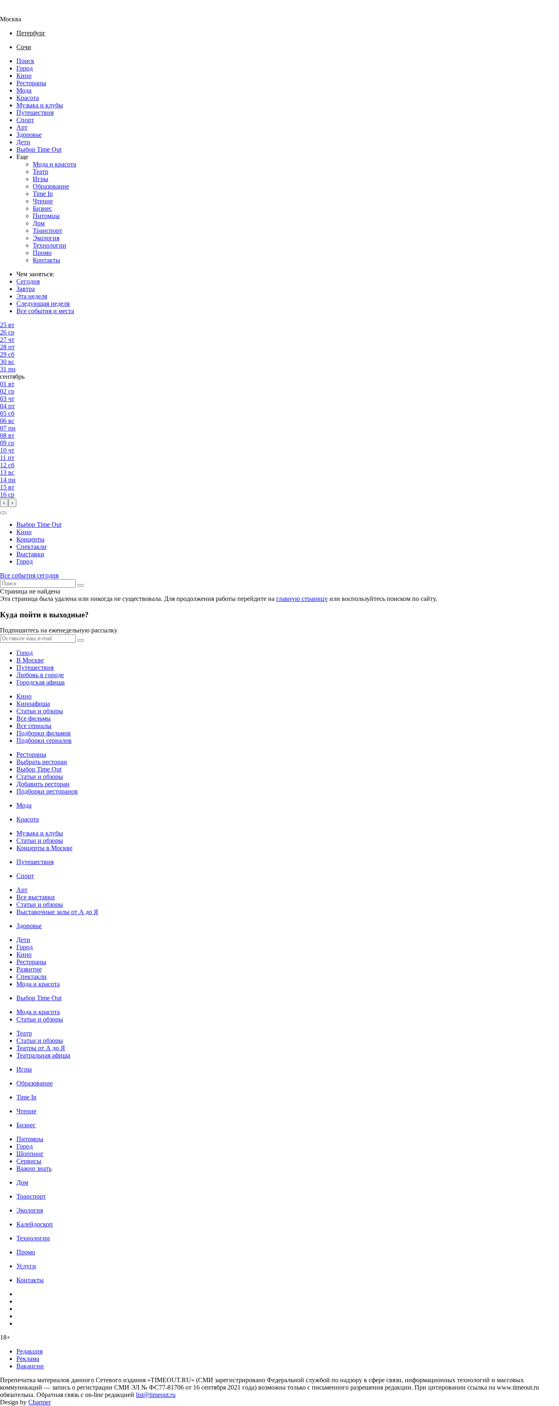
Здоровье (29, 134)
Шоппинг (30, 1153)
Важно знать (34, 1168)
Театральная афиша (43, 1055)
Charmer (39, 1402)
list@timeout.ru (156, 1394)
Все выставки (35, 897)
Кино (24, 75)
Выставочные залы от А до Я (57, 911)
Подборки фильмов (43, 733)
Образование (51, 186)
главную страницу (302, 598)
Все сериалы (34, 725)
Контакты (46, 260)
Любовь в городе (40, 674)
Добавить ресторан (43, 783)
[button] (3, 513)
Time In (43, 193)
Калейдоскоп (34, 1224)
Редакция (29, 1351)
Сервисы (28, 1161)
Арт (21, 127)
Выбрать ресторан (41, 761)
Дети (23, 142)
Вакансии (30, 1366)
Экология (46, 237)
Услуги (26, 1266)
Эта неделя (31, 296)
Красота (27, 97)
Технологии (49, 245)
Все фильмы (33, 718)
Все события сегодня (29, 575)
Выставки (30, 554)
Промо (42, 252)
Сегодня (28, 281)
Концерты (30, 539)
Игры (40, 178)
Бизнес (42, 208)
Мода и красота (54, 164)
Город (24, 68)
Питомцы (46, 215)
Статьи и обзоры (39, 711)
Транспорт (47, 230)
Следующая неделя (43, 303)
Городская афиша (40, 682)
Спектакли (31, 546)
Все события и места (45, 310)
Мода (24, 90)
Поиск (25, 60)
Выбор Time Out (38, 149)
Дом (39, 223)
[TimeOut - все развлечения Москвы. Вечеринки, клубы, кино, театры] (18, 11)
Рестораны (31, 83)
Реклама (27, 1358)
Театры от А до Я (40, 1047)
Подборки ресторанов (47, 791)
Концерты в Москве (44, 847)
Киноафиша (33, 703)
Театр (40, 171)
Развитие (29, 969)
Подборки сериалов (44, 740)
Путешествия (35, 112)
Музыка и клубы (39, 105)
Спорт (25, 119)
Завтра (25, 288)
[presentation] (4, 502)
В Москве (30, 660)
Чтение (43, 201)
